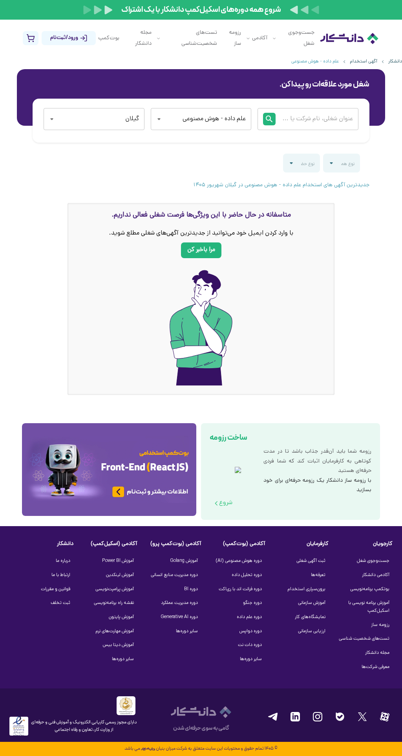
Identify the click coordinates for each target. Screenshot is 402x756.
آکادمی (259, 38)
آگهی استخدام (363, 61)
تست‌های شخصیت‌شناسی (199, 38)
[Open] (158, 119)
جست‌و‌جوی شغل (301, 38)
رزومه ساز (235, 38)
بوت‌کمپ (108, 38)
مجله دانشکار (143, 38)
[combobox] (212, 119)
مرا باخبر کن (201, 250)
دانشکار (395, 61)
